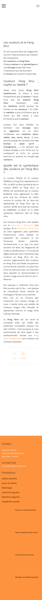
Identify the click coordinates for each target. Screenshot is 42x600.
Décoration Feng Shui (11, 497)
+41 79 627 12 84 (9, 463)
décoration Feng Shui (28, 228)
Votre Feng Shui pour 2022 (24, 555)
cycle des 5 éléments (22, 225)
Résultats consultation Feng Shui (26, 577)
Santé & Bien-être (9, 478)
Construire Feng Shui (11, 492)
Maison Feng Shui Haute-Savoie (26, 532)
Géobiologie (7, 488)
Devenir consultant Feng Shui (25, 510)
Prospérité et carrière (10, 501)
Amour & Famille (9, 483)
